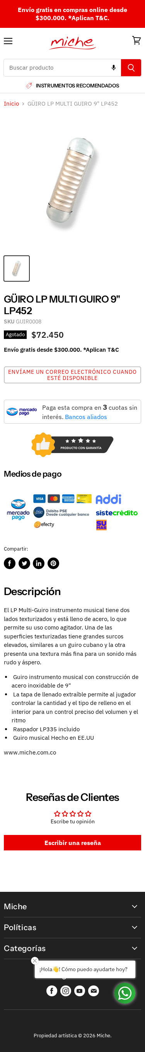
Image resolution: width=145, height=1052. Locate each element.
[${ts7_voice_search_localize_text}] (113, 68)
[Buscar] (131, 68)
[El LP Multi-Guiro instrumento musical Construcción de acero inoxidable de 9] (16, 268)
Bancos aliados (86, 417)
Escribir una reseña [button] (72, 843)
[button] (72, 374)
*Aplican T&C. (88, 18)
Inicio (11, 103)
